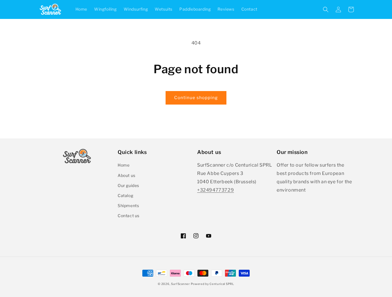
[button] (325, 9)
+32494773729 (215, 190)
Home (123, 165)
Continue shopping (196, 97)
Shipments (128, 205)
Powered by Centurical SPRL (212, 284)
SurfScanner (180, 284)
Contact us (128, 215)
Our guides (128, 185)
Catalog (125, 195)
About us (126, 175)
